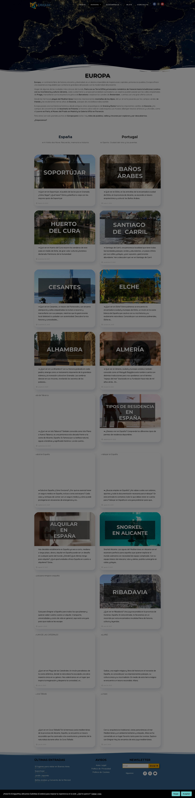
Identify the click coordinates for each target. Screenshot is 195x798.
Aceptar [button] (186, 794)
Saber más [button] (96, 794)
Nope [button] (175, 794)
